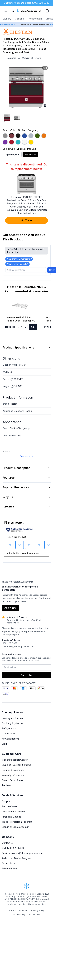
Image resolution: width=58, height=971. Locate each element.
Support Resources (16, 487)
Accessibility (8, 863)
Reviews (8, 507)
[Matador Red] (11, 142)
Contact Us (8, 843)
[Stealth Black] (18, 135)
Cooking (19, 18)
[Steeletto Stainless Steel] (5, 135)
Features (9, 477)
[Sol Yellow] (31, 142)
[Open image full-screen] (45, 106)
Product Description (16, 468)
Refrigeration (35, 18)
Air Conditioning (10, 738)
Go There (26, 220)
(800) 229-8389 (9, 643)
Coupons (7, 801)
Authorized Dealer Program (16, 858)
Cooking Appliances (12, 723)
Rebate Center (10, 806)
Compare (11, 58)
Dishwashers (8, 733)
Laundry (7, 18)
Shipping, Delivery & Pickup (16, 764)
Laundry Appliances (12, 718)
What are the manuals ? (17, 264)
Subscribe (26, 675)
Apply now (10, 607)
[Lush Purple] (5, 142)
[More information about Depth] (11, 379)
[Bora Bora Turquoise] (18, 142)
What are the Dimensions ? (19, 259)
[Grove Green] (37, 135)
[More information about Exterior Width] (20, 365)
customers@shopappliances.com (18, 646)
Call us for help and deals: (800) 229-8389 (26, 2)
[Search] (13, 11)
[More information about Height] (12, 386)
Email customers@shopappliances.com (22, 853)
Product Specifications (18, 347)
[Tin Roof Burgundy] (11, 135)
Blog (4, 743)
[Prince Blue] (24, 135)
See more (25, 456)
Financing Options (11, 816)
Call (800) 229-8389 (13, 848)
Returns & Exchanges (13, 770)
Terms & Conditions (18, 910)
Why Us (8, 497)
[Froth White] (24, 142)
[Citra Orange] (43, 135)
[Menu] (6, 11)
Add (33, 327)
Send (52, 270)
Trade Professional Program (17, 821)
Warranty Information (13, 775)
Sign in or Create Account (15, 827)
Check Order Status (12, 780)
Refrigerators (9, 728)
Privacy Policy (9, 868)
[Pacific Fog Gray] (31, 135)
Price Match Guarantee (14, 811)
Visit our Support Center (15, 759)
